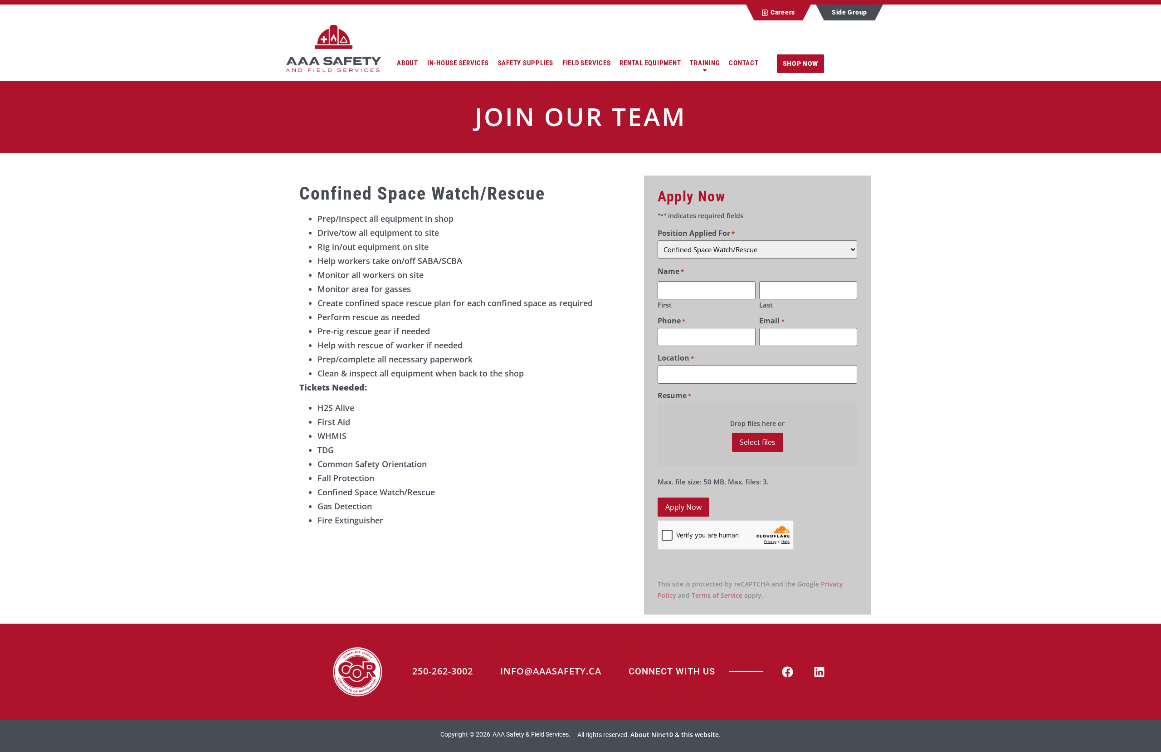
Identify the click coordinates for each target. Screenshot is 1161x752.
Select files (758, 442)
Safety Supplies (525, 63)
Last (766, 304)
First (665, 304)
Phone (671, 320)
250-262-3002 (442, 671)
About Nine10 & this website (674, 734)
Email (771, 320)
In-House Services (458, 63)
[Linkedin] (819, 671)
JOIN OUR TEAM (581, 116)
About (407, 63)
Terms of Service (717, 595)
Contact (743, 63)
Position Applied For (696, 233)
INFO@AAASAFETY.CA (550, 671)
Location (676, 357)
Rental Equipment (650, 63)
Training (705, 63)
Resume (674, 395)
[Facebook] (787, 671)
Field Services (586, 63)
